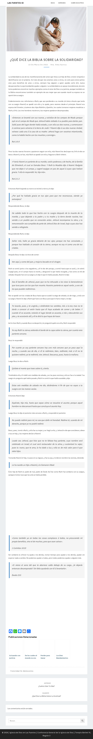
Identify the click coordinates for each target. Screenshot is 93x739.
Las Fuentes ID (15, 2)
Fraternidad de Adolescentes (21, 671)
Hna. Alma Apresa (59, 65)
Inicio (53, 3)
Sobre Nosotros (77, 3)
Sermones (62, 3)
